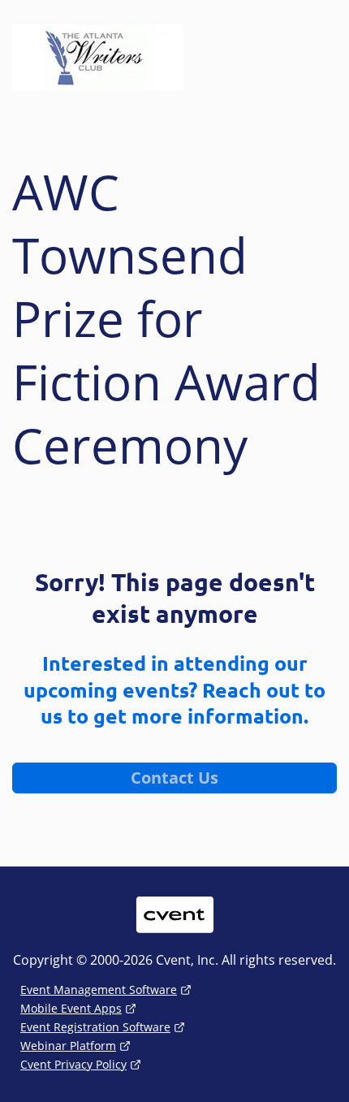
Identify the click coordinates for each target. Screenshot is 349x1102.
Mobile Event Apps (71, 1008)
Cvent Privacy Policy (73, 1064)
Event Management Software (98, 989)
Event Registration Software (95, 1027)
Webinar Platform (68, 1045)
